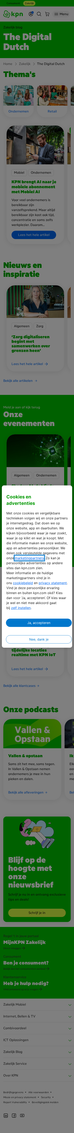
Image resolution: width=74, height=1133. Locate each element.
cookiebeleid (23, 583)
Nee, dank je (39, 639)
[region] (37, 566)
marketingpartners (29, 558)
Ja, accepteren (38, 623)
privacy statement (53, 583)
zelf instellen (21, 608)
